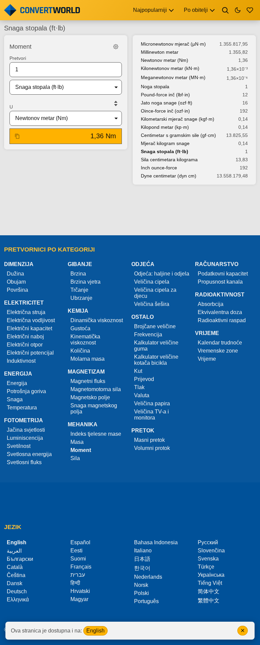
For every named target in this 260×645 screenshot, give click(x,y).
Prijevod (144, 379)
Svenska (208, 559)
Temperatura (22, 407)
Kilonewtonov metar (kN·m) (170, 68)
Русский (208, 542)
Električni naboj (25, 336)
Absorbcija (210, 304)
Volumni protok (152, 448)
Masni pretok (149, 440)
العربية (14, 551)
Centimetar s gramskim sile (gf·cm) (178, 135)
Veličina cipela (151, 282)
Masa (77, 442)
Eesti (76, 550)
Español (80, 542)
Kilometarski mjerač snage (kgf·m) (177, 119)
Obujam (16, 282)
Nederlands (148, 577)
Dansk (14, 583)
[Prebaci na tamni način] (238, 10)
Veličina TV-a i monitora (151, 415)
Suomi (78, 559)
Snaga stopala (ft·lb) (164, 151)
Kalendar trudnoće (220, 342)
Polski (141, 593)
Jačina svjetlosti (26, 430)
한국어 (142, 568)
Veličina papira (152, 403)
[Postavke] (116, 47)
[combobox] (60, 87)
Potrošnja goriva (26, 391)
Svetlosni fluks (24, 462)
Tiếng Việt (210, 583)
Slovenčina (211, 550)
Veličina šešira (151, 304)
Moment (80, 450)
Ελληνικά (18, 599)
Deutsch (17, 591)
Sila (75, 458)
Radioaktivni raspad (222, 320)
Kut (138, 371)
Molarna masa (87, 359)
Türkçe (206, 567)
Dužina (15, 274)
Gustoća (80, 328)
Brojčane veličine (155, 326)
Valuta (141, 395)
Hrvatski (80, 591)
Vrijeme (207, 359)
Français (80, 567)
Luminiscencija (25, 438)
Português (146, 601)
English (95, 631)
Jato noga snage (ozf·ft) (166, 102)
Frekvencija (148, 334)
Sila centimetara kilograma (169, 159)
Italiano (143, 550)
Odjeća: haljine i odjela (161, 274)
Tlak (139, 387)
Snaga (15, 399)
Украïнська (211, 575)
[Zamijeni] (116, 103)
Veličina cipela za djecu (155, 293)
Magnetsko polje (90, 397)
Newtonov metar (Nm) (164, 60)
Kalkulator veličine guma (156, 346)
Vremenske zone (218, 351)
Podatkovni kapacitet (223, 274)
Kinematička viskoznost (85, 339)
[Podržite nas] (250, 10)
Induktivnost (21, 361)
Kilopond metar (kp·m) (165, 127)
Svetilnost (18, 446)
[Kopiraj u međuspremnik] (17, 136)
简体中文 (208, 591)
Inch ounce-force (159, 167)
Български (20, 559)
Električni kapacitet (29, 328)
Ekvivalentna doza (220, 312)
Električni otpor (25, 345)
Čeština (16, 575)
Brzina (78, 274)
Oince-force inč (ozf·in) (165, 111)
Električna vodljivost (31, 320)
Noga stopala (155, 86)
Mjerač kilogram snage (165, 143)
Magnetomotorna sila (95, 389)
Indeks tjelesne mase (95, 434)
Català (15, 567)
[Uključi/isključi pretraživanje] (225, 10)
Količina (80, 351)
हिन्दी (75, 583)
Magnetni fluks (87, 381)
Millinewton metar (159, 52)
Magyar (79, 599)
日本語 (142, 559)
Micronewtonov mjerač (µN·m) (173, 44)
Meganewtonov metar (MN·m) (173, 77)
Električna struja (26, 312)
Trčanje (79, 290)
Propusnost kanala (220, 282)
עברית (77, 575)
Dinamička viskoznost (96, 320)
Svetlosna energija (29, 454)
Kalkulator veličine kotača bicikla (156, 360)
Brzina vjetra (85, 282)
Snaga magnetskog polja (93, 408)
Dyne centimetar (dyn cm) (168, 175)
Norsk (141, 585)
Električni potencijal (30, 353)
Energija (17, 383)
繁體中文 (208, 600)
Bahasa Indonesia (156, 542)
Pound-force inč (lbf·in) (165, 94)
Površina (17, 290)
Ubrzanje (81, 298)
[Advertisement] (130, 210)
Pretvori (17, 58)
